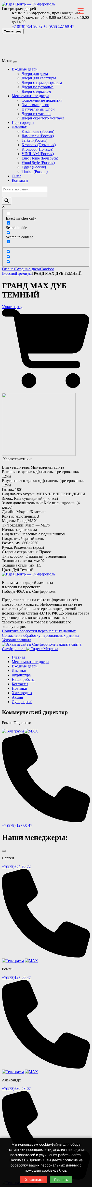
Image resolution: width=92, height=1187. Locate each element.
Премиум (24, 273)
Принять (61, 1180)
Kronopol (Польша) (37, 149)
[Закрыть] (4, 851)
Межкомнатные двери (30, 96)
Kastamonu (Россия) (38, 131)
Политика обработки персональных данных (39, 631)
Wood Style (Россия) (38, 162)
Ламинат (19, 127)
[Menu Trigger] (80, 10)
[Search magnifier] (6, 201)
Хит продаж (22, 693)
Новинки (19, 688)
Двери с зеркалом (36, 91)
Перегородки (23, 122)
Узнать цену (13, 31)
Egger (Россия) (34, 167)
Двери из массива (36, 114)
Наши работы (23, 679)
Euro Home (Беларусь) (40, 158)
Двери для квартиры (39, 78)
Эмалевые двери (35, 105)
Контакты (20, 180)
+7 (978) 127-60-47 (58, 26)
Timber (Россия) (35, 171)
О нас (16, 176)
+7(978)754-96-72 (16, 866)
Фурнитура (21, 675)
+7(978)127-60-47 (16, 977)
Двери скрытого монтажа (43, 118)
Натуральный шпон (38, 109)
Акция (17, 697)
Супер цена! (22, 702)
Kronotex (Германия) (39, 145)
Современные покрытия (42, 100)
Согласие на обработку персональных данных (40, 635)
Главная (8, 269)
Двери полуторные (37, 87)
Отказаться (33, 1180)
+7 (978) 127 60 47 (17, 825)
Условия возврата (16, 640)
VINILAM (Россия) (38, 154)
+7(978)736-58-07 (16, 1088)
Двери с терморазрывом (42, 82)
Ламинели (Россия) (38, 136)
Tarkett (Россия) (34, 140)
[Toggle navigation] (15, 62)
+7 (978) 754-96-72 (27, 26)
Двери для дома (35, 73)
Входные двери (25, 69)
